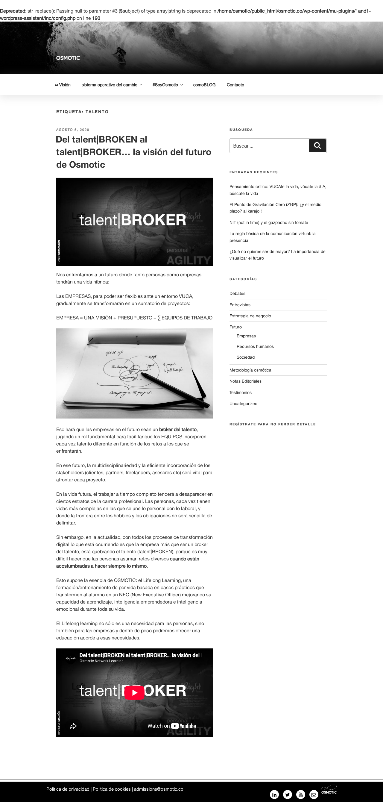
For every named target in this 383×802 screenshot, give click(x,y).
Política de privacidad (67, 789)
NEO (124, 594)
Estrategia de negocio (250, 315)
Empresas (246, 335)
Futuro (236, 327)
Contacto (235, 84)
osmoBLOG (204, 84)
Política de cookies (112, 789)
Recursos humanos (255, 346)
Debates (237, 293)
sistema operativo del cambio (109, 84)
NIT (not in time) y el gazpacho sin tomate (269, 222)
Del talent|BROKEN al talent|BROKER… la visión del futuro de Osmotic (133, 152)
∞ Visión (63, 84)
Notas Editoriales (246, 381)
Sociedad (246, 357)
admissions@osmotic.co (158, 789)
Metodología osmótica (250, 370)
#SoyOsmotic (165, 84)
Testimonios (241, 392)
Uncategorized (243, 403)
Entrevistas (240, 304)
